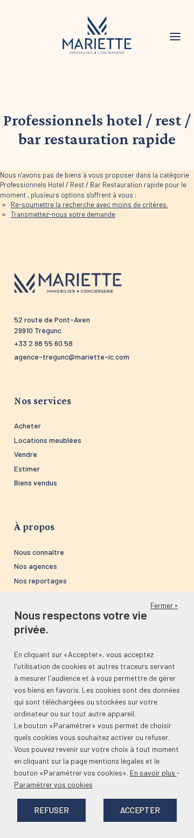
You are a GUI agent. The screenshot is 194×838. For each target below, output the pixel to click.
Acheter (27, 425)
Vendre (25, 454)
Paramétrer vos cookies (53, 784)
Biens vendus (35, 482)
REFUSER (51, 810)
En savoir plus (153, 772)
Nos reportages (40, 580)
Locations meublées (47, 440)
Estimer (27, 468)
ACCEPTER (140, 810)
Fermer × (164, 605)
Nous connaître (39, 552)
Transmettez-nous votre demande (63, 214)
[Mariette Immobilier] (97, 35)
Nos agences (35, 566)
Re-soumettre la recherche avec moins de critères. (89, 204)
